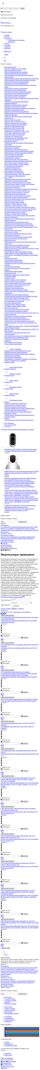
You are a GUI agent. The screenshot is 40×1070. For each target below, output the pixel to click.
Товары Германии (10, 369)
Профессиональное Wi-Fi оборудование (17, 275)
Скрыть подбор (6, 608)
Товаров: (3, 610)
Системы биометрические (12, 303)
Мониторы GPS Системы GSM (14, 128)
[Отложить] (2, 641)
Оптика (6, 256)
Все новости (5, 525)
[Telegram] (10, 550)
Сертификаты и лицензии (16, 40)
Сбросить (21, 608)
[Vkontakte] (5, 1027)
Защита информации (11, 217)
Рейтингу (28, 612)
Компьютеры (8, 228)
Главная (6, 35)
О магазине (8, 38)
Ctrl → (6, 954)
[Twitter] (5, 1032)
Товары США (8, 388)
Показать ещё (5, 948)
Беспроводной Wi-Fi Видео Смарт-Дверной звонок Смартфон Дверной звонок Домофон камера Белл (20, 450)
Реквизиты (11, 42)
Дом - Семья (8, 177)
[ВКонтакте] (1, 550)
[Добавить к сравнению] (2, 639)
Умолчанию (17, 612)
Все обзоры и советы (7, 535)
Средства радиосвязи (11, 308)
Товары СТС (8, 382)
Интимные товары (10, 413)
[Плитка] (2, 613)
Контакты (7, 48)
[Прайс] (5, 613)
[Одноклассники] (3, 550)
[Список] (3, 613)
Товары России (9, 375)
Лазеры (6, 402)
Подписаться (22, 522)
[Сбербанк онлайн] (10, 1045)
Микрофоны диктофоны (12, 250)
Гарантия (7, 46)
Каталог (7, 37)
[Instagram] (5, 1036)
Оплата (6, 43)
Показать (14, 608)
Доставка (7, 45)
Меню (6, 54)
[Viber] (6, 550)
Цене (23, 612)
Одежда (6, 418)
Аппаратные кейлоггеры (12, 167)
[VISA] (6, 1042)
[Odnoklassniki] (4, 1031)
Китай (16, 606)
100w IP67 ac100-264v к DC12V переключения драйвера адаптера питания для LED (19, 509)
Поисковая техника (10, 141)
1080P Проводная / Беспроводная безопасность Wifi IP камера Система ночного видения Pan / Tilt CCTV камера (21, 473)
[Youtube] (5, 1034)
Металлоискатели (10, 240)
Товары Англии (9, 362)
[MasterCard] (8, 1044)
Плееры (6, 270)
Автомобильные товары (12, 158)
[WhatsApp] (8, 550)
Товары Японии (9, 395)
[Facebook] (4, 1029)
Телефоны (7, 341)
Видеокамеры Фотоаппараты (13, 171)
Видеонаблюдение (10, 67)
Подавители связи (10, 273)
